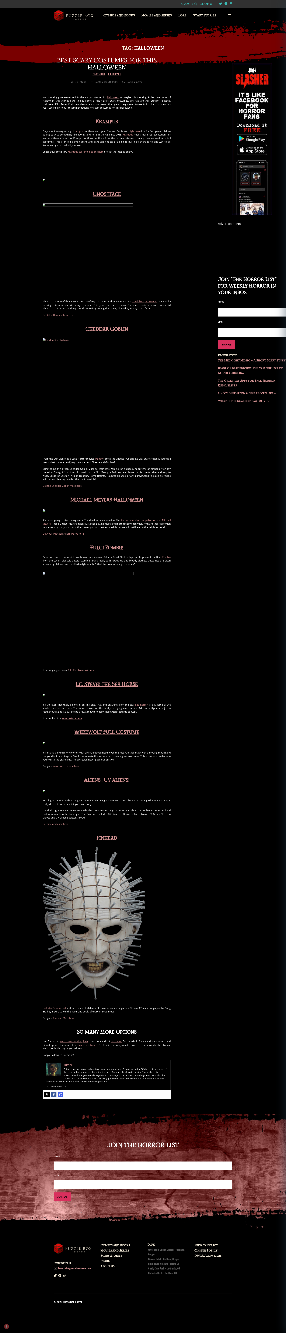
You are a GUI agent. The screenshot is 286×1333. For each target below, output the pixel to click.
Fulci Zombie (106, 547)
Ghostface (107, 194)
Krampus (106, 121)
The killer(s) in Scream (144, 301)
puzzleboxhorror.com (56, 1086)
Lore (182, 15)
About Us (108, 1266)
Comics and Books (119, 15)
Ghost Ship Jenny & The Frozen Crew (247, 393)
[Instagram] (60, 1094)
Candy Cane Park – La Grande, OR (164, 1268)
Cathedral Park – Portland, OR (162, 1273)
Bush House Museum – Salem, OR (163, 1263)
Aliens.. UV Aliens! (106, 780)
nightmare (135, 131)
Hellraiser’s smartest (54, 1008)
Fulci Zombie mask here (80, 670)
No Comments (134, 81)
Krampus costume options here (86, 151)
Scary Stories (204, 15)
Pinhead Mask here (63, 1018)
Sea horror (141, 704)
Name (57, 1156)
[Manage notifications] (6, 1326)
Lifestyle (114, 74)
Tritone (82, 81)
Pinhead (106, 838)
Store (105, 1261)
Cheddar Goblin (106, 329)
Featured (99, 74)
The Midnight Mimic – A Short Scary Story (252, 360)
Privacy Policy (206, 1245)
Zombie (166, 557)
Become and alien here (55, 824)
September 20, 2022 (106, 81)
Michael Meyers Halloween (106, 499)
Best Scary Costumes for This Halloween (107, 64)
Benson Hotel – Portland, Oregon (163, 1259)
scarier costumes (87, 1045)
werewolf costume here (66, 766)
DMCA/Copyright (208, 1256)
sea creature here (72, 718)
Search (187, 4)
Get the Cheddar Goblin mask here (62, 485)
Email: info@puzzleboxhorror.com (74, 1268)
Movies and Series (156, 15)
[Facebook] (53, 1094)
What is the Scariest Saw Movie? (244, 401)
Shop (204, 4)
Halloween (113, 97)
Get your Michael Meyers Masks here (63, 533)
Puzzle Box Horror (72, 1302)
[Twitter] (47, 1094)
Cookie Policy (205, 1251)
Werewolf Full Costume (106, 732)
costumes (116, 1041)
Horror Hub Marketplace (74, 1041)
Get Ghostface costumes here (59, 315)
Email (56, 1175)
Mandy (99, 458)
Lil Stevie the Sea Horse (107, 684)
